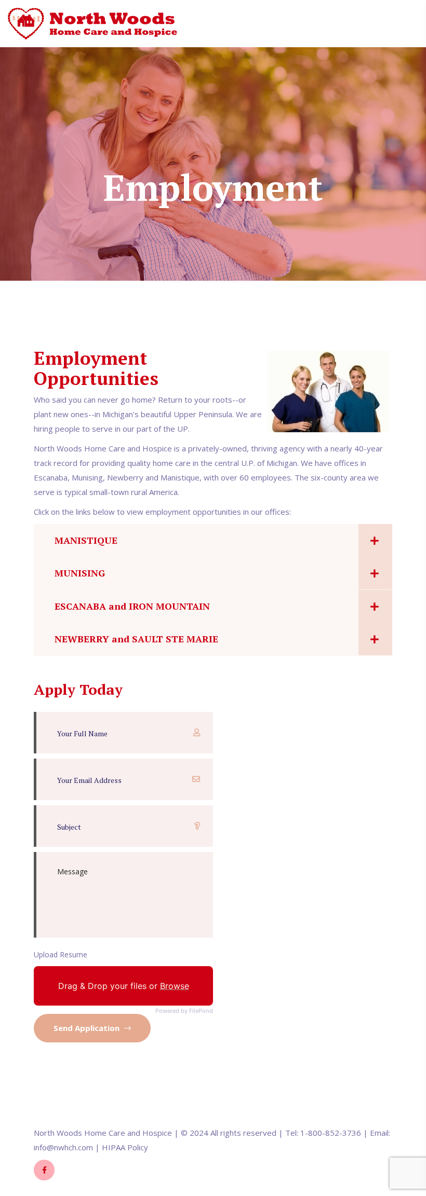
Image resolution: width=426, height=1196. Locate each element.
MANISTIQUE (86, 540)
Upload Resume (60, 954)
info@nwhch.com (63, 1147)
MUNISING (80, 573)
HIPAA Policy (125, 1147)
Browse (174, 986)
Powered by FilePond (184, 1011)
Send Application (88, 1028)
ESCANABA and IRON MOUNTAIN (132, 606)
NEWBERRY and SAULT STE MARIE (136, 639)
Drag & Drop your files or (123, 986)
